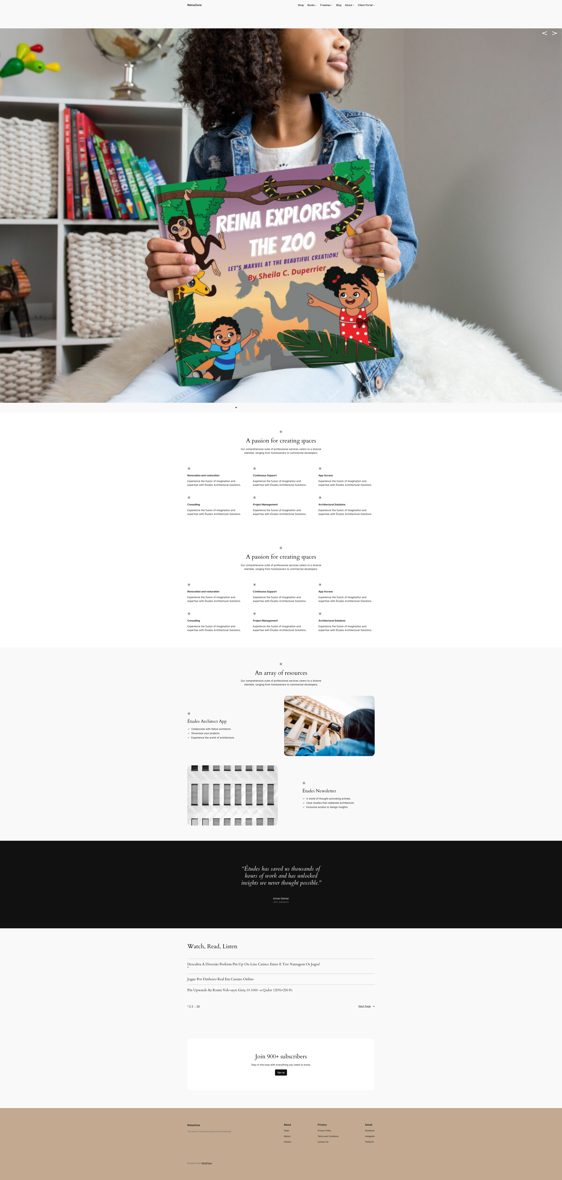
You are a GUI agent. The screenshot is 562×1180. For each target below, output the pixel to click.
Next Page (366, 1006)
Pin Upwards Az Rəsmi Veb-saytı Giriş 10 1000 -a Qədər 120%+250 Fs (239, 990)
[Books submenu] (316, 5)
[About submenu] (353, 5)
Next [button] (555, 33)
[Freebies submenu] (332, 5)
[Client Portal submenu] (374, 5)
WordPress (207, 1163)
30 (198, 1006)
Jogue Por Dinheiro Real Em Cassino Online (220, 979)
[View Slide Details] (281, 215)
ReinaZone (194, 5)
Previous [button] (544, 33)
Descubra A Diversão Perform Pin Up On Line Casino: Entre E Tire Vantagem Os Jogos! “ (253, 966)
